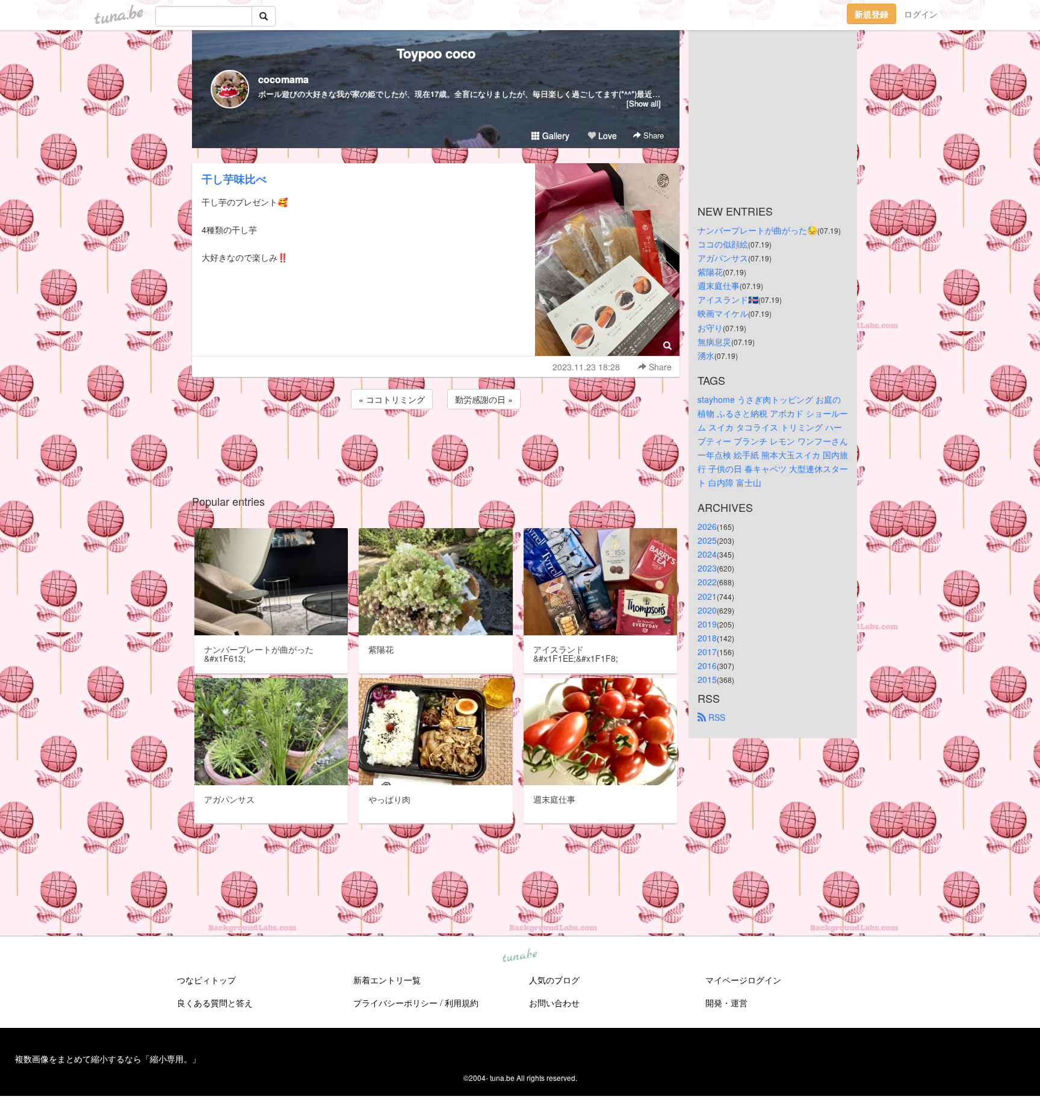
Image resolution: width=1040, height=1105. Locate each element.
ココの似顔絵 (723, 244)
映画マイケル (723, 313)
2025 (707, 540)
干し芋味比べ (234, 179)
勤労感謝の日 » (484, 399)
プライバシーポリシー (395, 1003)
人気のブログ (554, 980)
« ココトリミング (392, 399)
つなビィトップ (206, 980)
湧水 (706, 355)
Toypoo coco (436, 53)
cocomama (283, 79)
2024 (707, 554)
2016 (707, 665)
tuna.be (519, 956)
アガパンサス (723, 258)
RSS (715, 717)
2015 (707, 679)
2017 (707, 652)
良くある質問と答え (215, 1003)
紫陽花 (710, 272)
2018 (707, 638)
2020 (707, 610)
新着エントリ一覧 (387, 980)
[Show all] (644, 103)
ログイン (921, 14)
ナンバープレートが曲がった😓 (757, 230)
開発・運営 (726, 1003)
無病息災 (714, 341)
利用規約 (461, 1003)
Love (606, 135)
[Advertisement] (435, 444)
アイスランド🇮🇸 (728, 299)
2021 (707, 596)
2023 (707, 568)
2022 (707, 582)
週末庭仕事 (719, 285)
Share (652, 135)
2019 (707, 624)
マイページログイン (743, 980)
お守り (710, 328)
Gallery (554, 135)
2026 (707, 526)
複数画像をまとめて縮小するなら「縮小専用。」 (107, 1059)
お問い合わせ (554, 1003)
